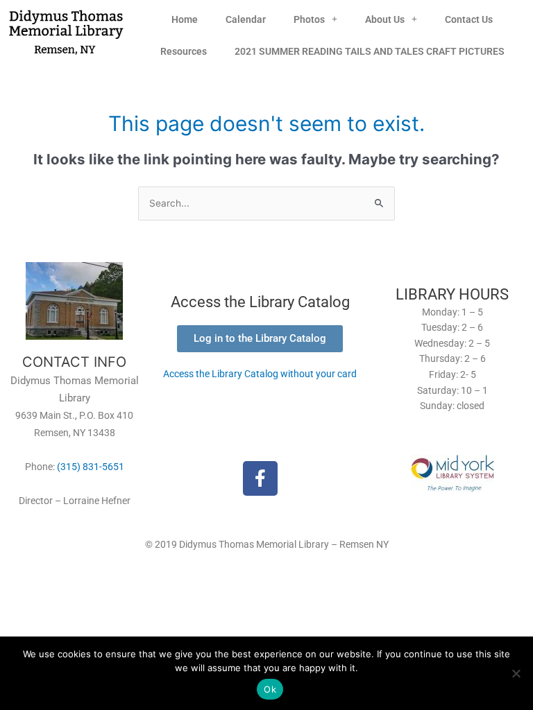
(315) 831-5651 (90, 466)
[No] (516, 673)
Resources (183, 51)
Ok (270, 689)
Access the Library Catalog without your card (260, 373)
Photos (309, 19)
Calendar (246, 19)
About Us (385, 19)
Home (184, 19)
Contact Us (469, 19)
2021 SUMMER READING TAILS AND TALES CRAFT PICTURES (370, 51)
